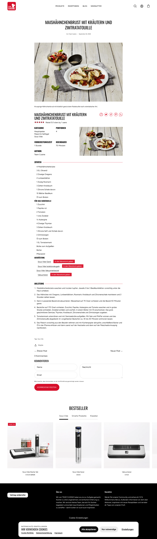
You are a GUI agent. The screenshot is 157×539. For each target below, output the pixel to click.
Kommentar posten (46, 387)
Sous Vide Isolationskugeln (49, 266)
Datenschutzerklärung (44, 533)
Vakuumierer (43, 275)
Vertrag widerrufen (18, 495)
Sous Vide (40, 339)
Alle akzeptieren (89, 529)
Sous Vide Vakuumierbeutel (48, 271)
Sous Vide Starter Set (30, 472)
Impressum (58, 533)
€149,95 (30, 475)
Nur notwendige (109, 529)
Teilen (40, 345)
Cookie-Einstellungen (78, 518)
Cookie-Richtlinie (27, 533)
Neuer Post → (117, 351)
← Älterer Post (40, 351)
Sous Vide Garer (44, 262)
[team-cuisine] (11, 6)
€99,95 (78, 475)
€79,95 (127, 475)
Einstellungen (128, 529)
